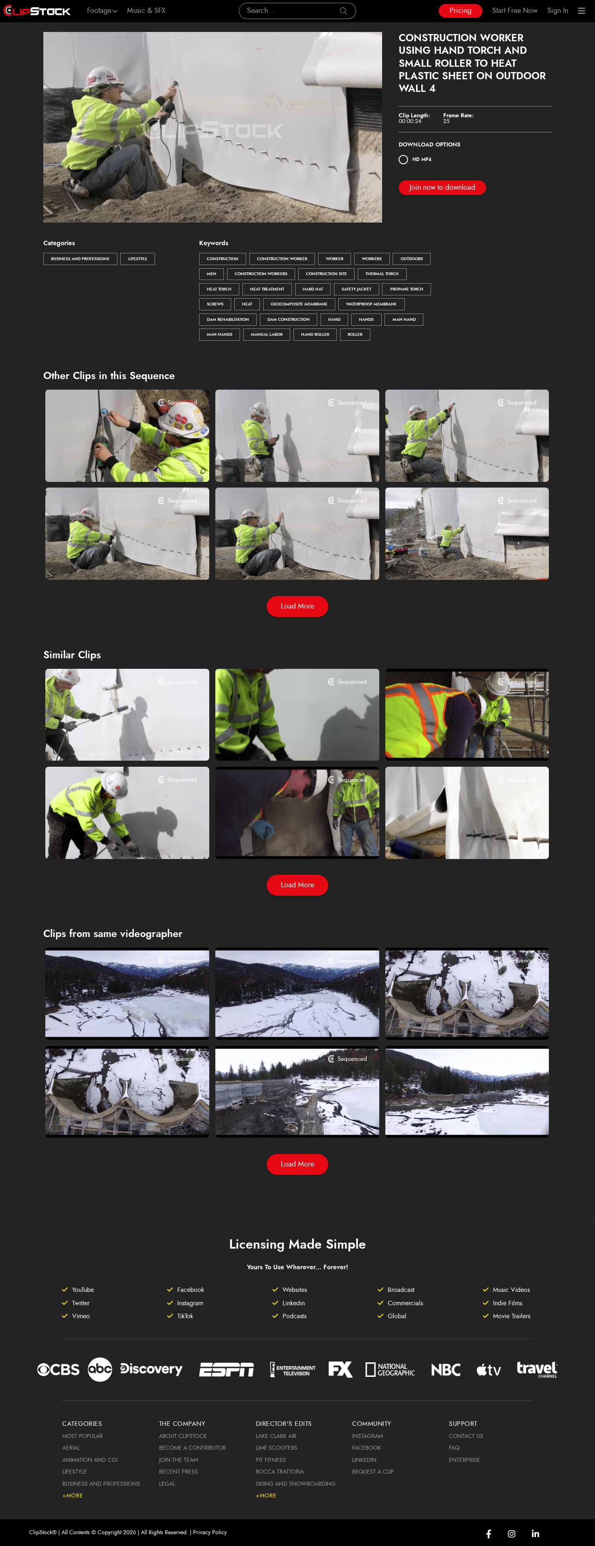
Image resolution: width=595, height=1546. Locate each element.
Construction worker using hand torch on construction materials (453, 743)
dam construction (289, 320)
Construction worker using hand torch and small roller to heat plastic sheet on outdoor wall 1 (283, 562)
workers (372, 259)
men (211, 274)
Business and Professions (80, 259)
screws (215, 304)
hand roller (315, 335)
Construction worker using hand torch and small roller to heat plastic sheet (453, 562)
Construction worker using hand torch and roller (113, 464)
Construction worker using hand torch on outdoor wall (113, 841)
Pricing (461, 11)
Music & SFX (146, 11)
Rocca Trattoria (280, 1472)
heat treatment (267, 289)
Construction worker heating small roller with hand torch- (283, 464)
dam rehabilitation (228, 320)
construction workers (261, 274)
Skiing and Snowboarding (296, 1484)
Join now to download (442, 187)
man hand (404, 320)
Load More (297, 606)
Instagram (367, 1436)
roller (355, 335)
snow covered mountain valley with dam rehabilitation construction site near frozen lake (113, 1022)
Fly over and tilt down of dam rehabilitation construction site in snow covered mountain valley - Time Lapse (113, 1120)
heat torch (219, 289)
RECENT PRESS (178, 1472)
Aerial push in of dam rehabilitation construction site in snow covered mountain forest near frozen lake (453, 1120)
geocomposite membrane (299, 304)
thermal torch (382, 274)
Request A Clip (373, 1472)
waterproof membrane (371, 304)
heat (247, 304)
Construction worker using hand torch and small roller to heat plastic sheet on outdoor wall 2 (113, 562)
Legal (167, 1484)
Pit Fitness (271, 1460)
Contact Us (466, 1436)
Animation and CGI (89, 1460)
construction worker (282, 259)
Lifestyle (137, 259)
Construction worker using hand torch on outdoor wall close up (453, 841)
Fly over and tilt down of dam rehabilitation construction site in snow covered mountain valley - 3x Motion (453, 1022)
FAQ (454, 1448)
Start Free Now (515, 11)
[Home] (37, 10)
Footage (99, 11)
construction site (326, 274)
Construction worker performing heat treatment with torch (113, 743)
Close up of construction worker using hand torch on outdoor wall (283, 743)
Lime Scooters (277, 1448)
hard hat (313, 289)
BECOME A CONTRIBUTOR (192, 1448)
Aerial (71, 1448)
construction (222, 259)
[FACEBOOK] (488, 1534)
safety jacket (356, 289)
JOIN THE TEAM (178, 1460)
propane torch (406, 289)
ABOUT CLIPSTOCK (183, 1436)
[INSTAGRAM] (511, 1534)
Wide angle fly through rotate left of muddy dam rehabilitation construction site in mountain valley (283, 1120)
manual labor (267, 335)
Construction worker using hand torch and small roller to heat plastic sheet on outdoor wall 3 (453, 464)
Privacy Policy (210, 1532)
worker (334, 259)
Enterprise (464, 1460)
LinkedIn (364, 1460)
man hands (219, 335)
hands (366, 320)
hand (334, 320)
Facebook (366, 1448)
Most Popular (82, 1436)
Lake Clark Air (276, 1436)
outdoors (412, 259)
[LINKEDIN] (535, 1534)
